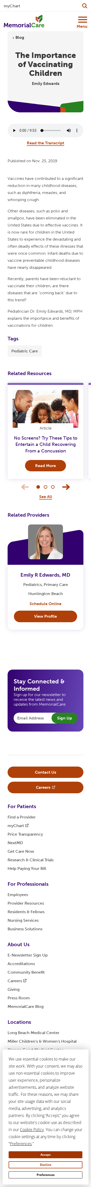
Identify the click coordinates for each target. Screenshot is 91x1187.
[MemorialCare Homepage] (24, 21)
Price (25, 834)
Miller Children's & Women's (42, 1041)
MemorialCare (25, 1006)
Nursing (23, 920)
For (22, 806)
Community (26, 972)
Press (19, 998)
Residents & (26, 911)
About (19, 944)
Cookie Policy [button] (32, 1129)
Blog (19, 37)
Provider (26, 903)
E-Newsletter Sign (28, 955)
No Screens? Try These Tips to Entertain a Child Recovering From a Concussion (45, 444)
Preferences (46, 1175)
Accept (45, 1154)
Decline (45, 1165)
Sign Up (64, 718)
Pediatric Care (24, 351)
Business (25, 929)
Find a (22, 817)
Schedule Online (45, 603)
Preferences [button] (21, 1143)
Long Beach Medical (33, 1032)
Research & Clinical (31, 860)
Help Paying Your (27, 868)
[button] (38, 487)
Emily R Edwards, (45, 575)
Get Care (21, 851)
